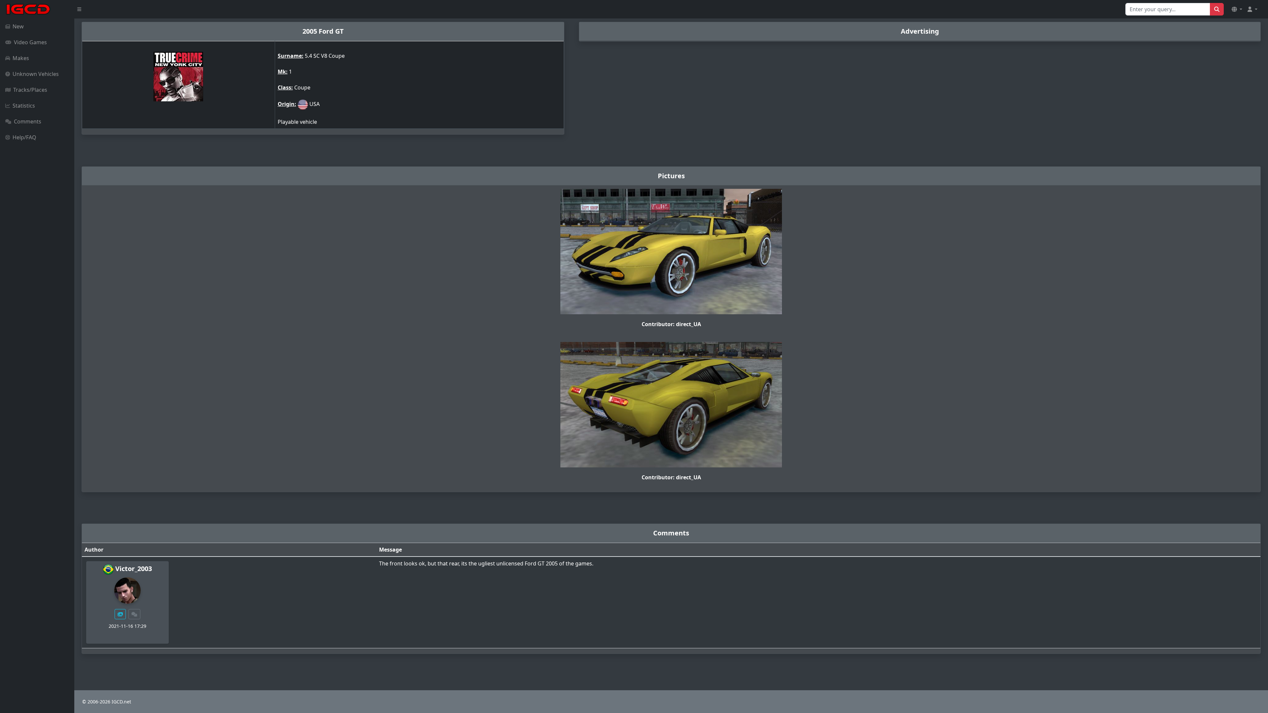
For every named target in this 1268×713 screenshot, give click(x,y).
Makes (21, 58)
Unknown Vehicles (36, 74)
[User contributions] (120, 614)
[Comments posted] (134, 614)
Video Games (30, 42)
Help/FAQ (24, 137)
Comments (27, 121)
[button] (1237, 9)
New (18, 26)
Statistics (24, 105)
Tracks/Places (30, 89)
